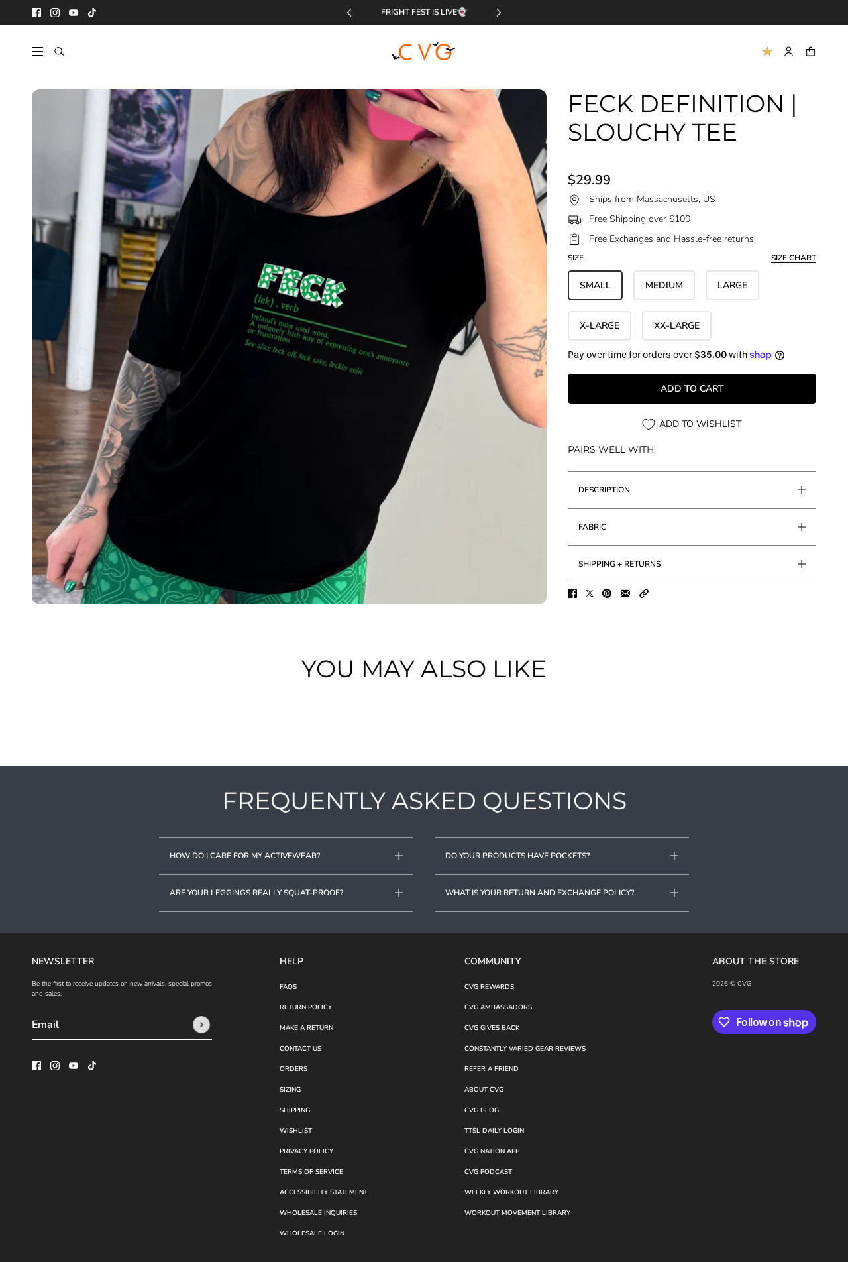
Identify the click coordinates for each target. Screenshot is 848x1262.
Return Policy (306, 1007)
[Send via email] (625, 593)
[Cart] (810, 51)
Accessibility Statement (324, 1192)
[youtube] (73, 12)
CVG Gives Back (491, 1028)
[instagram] (55, 12)
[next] (499, 12)
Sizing (290, 1089)
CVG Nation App (491, 1151)
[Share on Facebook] (572, 593)
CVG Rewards (489, 987)
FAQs (288, 987)
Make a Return (306, 1028)
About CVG (484, 1089)
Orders (293, 1069)
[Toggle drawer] (37, 51)
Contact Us (300, 1048)
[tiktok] (92, 12)
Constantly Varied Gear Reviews (525, 1048)
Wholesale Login (312, 1233)
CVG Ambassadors (498, 1007)
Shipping (295, 1110)
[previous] (349, 12)
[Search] (59, 51)
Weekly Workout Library (511, 1192)
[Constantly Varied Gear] (424, 51)
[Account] (788, 51)
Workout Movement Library (517, 1213)
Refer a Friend (491, 1069)
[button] (644, 593)
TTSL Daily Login (494, 1130)
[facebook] (36, 12)
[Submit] (201, 1024)
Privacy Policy (306, 1151)
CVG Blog (481, 1110)
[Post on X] (590, 593)
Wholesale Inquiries (318, 1213)
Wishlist (296, 1130)
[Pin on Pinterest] (607, 593)
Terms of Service (311, 1171)
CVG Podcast (488, 1171)
